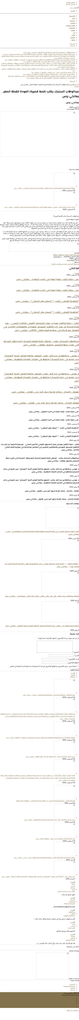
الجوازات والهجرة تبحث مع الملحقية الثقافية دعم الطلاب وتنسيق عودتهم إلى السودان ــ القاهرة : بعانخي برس (40, 60)
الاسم (76, 655)
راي (74, 33)
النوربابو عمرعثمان (69, 903)
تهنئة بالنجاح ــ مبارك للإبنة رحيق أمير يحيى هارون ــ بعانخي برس (46, 403)
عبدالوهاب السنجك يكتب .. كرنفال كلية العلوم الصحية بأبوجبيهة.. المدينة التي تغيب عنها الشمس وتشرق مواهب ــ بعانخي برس (41, 343)
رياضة (73, 40)
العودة (67, 255)
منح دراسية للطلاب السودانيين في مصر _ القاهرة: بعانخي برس (55, 839)
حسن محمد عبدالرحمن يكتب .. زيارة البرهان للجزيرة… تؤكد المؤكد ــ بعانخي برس (49, 61)
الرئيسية (76, 84)
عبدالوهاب (61, 255)
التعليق (76, 652)
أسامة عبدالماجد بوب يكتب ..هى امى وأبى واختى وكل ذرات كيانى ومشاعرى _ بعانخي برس (42, 596)
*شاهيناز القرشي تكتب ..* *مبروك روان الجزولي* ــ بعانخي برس (47, 301)
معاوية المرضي (70, 940)
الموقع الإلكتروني (73, 663)
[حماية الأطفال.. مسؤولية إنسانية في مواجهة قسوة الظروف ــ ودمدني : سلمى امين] (64, 693)
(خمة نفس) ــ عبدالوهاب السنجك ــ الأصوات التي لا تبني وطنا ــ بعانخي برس (50, 78)
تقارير (73, 35)
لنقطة (55, 255)
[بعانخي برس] (74, 8)
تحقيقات (72, 28)
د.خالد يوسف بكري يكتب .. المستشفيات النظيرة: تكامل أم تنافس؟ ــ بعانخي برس (49, 74)
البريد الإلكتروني (73, 659)
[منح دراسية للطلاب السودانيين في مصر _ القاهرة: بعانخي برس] (64, 837)
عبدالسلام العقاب (69, 915)
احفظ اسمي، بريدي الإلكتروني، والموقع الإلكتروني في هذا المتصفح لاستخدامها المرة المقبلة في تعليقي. (43, 666)
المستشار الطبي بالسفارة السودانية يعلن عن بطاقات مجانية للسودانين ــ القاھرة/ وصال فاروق (45, 801)
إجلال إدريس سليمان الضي (66, 891)
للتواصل (72, 988)
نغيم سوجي (71, 928)
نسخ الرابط (57, 256)
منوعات (72, 38)
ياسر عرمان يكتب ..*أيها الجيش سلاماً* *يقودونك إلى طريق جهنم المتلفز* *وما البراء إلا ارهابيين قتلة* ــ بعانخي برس (38, 877)
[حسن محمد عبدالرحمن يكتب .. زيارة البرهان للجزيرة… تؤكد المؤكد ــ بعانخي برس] (64, 755)
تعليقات (72, 677)
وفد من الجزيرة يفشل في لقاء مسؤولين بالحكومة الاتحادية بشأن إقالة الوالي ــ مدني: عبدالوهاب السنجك (41, 76)
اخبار (73, 18)
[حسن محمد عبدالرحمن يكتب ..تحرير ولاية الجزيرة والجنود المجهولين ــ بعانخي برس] (64, 818)
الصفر (71, 255)
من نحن (72, 990)
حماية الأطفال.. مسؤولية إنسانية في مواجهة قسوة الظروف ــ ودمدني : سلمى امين (49, 52)
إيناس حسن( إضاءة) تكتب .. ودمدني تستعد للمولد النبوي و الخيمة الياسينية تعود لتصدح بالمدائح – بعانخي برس (39, 207)
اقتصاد (72, 23)
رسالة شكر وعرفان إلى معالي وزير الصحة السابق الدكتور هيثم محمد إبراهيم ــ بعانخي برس (42, 626)
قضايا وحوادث (70, 26)
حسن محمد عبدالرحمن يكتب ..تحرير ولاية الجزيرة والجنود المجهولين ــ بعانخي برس (49, 820)
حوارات (73, 30)
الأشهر (73, 675)
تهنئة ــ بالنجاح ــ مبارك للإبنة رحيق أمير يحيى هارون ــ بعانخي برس (45, 392)
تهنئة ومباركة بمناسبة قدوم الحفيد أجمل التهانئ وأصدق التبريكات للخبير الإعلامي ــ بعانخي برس (44, 188)
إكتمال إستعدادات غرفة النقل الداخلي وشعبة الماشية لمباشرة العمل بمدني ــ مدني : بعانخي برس (44, 858)
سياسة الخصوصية (69, 986)
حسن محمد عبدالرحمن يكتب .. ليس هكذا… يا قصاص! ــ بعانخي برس (53, 72)
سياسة (72, 21)
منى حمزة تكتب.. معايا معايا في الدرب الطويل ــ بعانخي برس (47, 279)
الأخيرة (73, 673)
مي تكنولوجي (59, 993)
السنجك (76, 255)
